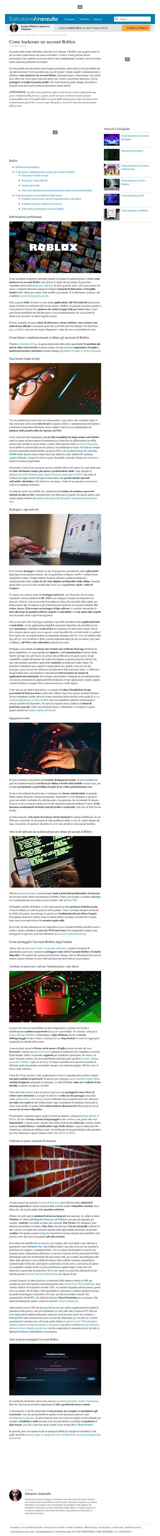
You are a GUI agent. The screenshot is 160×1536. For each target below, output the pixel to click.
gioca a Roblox (16, 329)
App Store (22, 638)
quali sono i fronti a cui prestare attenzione (45, 948)
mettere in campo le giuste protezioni (82, 350)
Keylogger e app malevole (35, 180)
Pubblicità (78, 1527)
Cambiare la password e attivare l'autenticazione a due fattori (51, 198)
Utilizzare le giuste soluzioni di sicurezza (42, 203)
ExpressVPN (81, 1311)
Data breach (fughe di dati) (35, 175)
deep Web (72, 900)
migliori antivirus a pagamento (45, 1324)
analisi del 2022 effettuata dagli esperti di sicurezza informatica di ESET (47, 474)
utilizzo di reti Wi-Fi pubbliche (79, 1283)
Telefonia (84, 19)
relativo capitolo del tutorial (42, 710)
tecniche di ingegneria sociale (34, 295)
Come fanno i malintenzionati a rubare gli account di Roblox (45, 172)
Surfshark (48, 1311)
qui (56, 1310)
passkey (33, 1065)
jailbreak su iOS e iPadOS (35, 699)
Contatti (69, 1527)
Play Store (79, 635)
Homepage (15, 1527)
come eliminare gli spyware (33, 1328)
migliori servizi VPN (75, 1321)
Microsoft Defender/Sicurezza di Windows (45, 1219)
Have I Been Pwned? (82, 1424)
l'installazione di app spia (21, 1417)
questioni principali (26, 893)
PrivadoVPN (16, 1318)
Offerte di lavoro (91, 1527)
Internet (98, 19)
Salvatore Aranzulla (18, 46)
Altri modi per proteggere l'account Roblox (43, 208)
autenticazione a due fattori (28, 1099)
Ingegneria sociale (31, 185)
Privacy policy (105, 1527)
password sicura (42, 1051)
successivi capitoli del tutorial (71, 933)
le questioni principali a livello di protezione (76, 1401)
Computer (69, 19)
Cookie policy (118, 1527)
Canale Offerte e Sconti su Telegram (35, 27)
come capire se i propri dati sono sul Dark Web (52, 1434)
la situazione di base (27, 343)
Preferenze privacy (133, 1527)
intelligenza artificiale (42, 285)
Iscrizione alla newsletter (54, 1527)
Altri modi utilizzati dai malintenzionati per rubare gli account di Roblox (57, 190)
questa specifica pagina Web (84, 1078)
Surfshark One (34, 1246)
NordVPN (29, 1297)
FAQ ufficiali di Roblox (64, 1132)
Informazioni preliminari (27, 167)
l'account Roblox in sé (49, 1202)
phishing (95, 896)
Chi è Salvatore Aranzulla (31, 1527)
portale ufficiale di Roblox (22, 1034)
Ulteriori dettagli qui (68, 1301)
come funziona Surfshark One (43, 1273)
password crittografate (87, 443)
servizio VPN (47, 1287)
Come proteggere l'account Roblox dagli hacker (38, 195)
